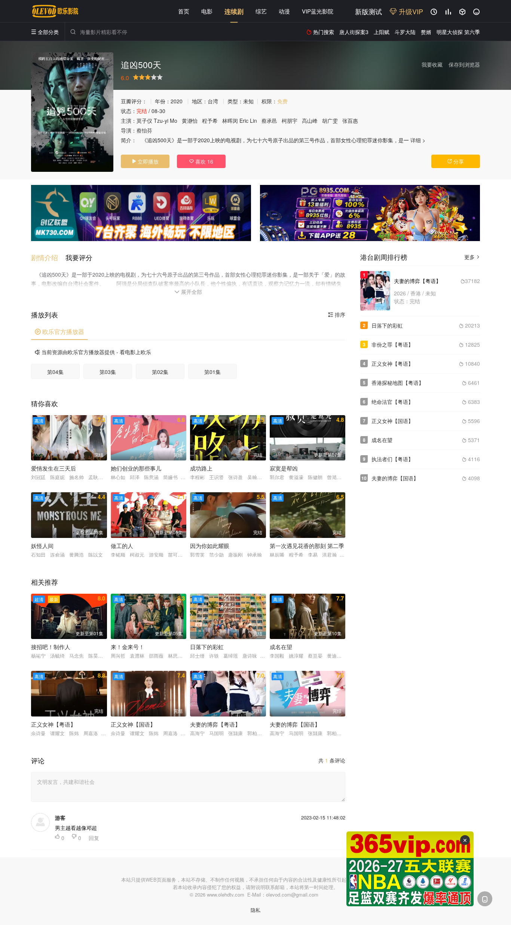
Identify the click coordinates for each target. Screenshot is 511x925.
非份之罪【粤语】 (392, 344)
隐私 (255, 909)
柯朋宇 (289, 120)
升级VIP (410, 11)
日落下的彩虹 (387, 325)
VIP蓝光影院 (317, 11)
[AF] (410, 868)
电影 (206, 11)
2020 (177, 101)
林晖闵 (230, 120)
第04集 (55, 371)
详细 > (417, 140)
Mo (173, 120)
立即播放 (145, 161)
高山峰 (310, 120)
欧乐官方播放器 (59, 331)
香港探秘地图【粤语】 (397, 382)
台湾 (213, 101)
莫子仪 (144, 120)
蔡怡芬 (144, 130)
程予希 (210, 120)
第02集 (160, 371)
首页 (183, 11)
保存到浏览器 (464, 64)
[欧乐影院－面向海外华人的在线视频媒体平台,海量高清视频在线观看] (55, 11)
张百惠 (350, 120)
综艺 (261, 11)
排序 (336, 314)
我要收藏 (432, 64)
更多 (472, 257)
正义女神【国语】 (392, 421)
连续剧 (234, 11)
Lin (253, 120)
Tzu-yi (161, 120)
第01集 (212, 371)
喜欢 (201, 161)
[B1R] (370, 213)
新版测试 (368, 11)
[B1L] (141, 213)
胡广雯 (330, 120)
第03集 (108, 371)
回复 (94, 838)
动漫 (284, 11)
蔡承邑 (269, 120)
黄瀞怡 (190, 120)
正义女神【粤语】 (392, 363)
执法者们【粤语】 (392, 459)
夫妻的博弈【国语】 (395, 478)
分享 (455, 161)
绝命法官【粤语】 (392, 401)
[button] (48, 257)
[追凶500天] (72, 112)
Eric (243, 120)
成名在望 (381, 440)
